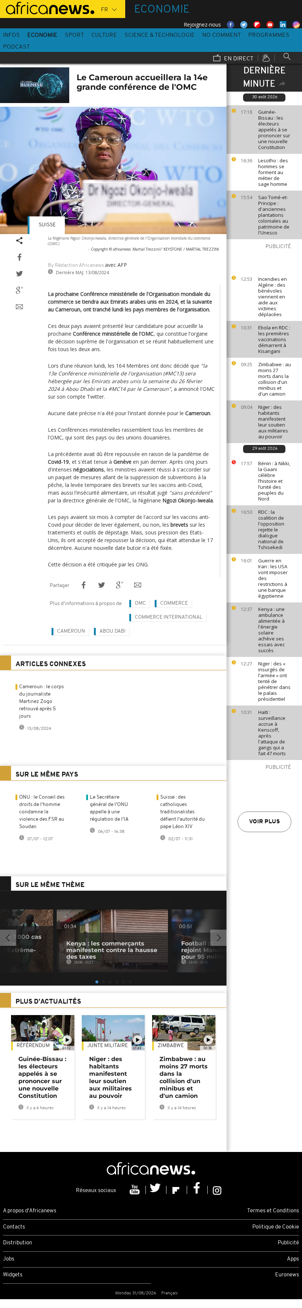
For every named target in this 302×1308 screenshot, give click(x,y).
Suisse (47, 225)
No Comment (221, 35)
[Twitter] (156, 1190)
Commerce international (169, 617)
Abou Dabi (112, 631)
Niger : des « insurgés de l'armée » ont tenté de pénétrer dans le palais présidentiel (274, 681)
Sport (74, 35)
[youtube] (135, 1190)
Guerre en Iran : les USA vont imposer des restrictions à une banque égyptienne (273, 578)
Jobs (8, 1259)
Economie (42, 35)
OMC (140, 603)
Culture (104, 35)
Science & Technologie (159, 35)
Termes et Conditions (273, 1211)
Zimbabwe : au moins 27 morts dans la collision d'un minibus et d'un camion (274, 379)
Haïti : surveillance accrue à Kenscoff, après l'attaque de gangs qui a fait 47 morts (272, 732)
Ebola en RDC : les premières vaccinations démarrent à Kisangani (274, 339)
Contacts (14, 1227)
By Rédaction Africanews (76, 265)
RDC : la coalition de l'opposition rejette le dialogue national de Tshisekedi (271, 529)
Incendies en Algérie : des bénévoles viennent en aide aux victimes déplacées (272, 296)
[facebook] (197, 1190)
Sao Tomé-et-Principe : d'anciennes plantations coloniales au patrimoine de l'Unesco (273, 215)
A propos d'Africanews (29, 1211)
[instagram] (217, 1190)
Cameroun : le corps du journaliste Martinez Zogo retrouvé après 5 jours (41, 701)
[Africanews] (47, 7)
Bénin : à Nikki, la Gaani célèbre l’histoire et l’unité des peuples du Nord (274, 481)
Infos (11, 35)
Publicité (288, 1243)
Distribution (17, 1243)
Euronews (287, 1275)
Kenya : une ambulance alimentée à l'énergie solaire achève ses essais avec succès (271, 629)
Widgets (12, 1275)
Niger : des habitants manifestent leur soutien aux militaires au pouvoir (273, 421)
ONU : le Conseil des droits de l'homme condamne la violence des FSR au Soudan (41, 812)
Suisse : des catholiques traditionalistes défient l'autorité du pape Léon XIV (182, 812)
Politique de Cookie (275, 1227)
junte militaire (107, 1046)
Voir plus (264, 822)
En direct (237, 59)
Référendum (33, 1046)
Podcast (16, 47)
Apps (293, 1259)
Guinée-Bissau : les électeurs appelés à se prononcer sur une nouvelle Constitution (274, 129)
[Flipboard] (176, 1190)
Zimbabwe (171, 1046)
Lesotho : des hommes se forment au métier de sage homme (273, 172)
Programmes (268, 35)
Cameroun (71, 631)
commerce (174, 603)
